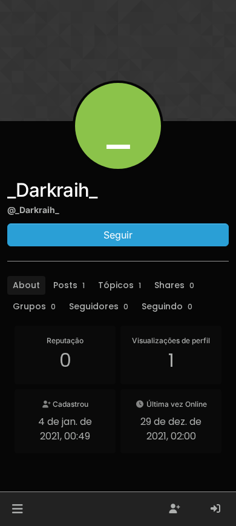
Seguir (118, 235)
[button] (17, 509)
